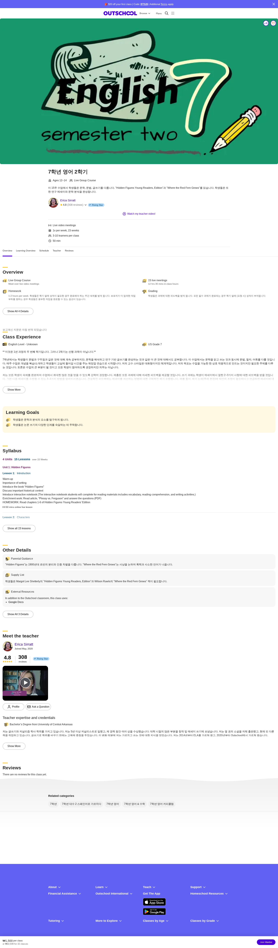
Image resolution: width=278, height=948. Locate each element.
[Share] (266, 23)
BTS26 (144, 4)
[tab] (7, 251)
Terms (164, 4)
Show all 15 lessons (19, 528)
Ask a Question (40, 706)
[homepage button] (120, 13)
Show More (14, 389)
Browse (143, 13)
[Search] (166, 13)
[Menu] (172, 13)
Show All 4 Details (18, 311)
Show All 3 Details (18, 614)
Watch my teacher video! (141, 213)
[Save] (273, 23)
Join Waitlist (266, 942)
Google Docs (16, 602)
